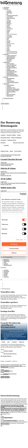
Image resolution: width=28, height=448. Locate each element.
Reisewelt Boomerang (12, 53)
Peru (8, 39)
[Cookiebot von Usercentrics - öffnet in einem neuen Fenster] (20, 194)
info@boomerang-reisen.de (10, 353)
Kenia (8, 26)
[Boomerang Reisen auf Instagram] (4, 284)
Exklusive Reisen (11, 66)
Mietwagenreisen (11, 58)
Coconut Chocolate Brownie (11, 159)
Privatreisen (9, 59)
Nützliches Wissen (11, 140)
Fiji (7, 14)
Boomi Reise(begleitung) (12, 75)
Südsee (11, 151)
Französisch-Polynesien (12, 15)
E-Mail (3, 342)
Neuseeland (9, 12)
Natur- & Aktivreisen (12, 65)
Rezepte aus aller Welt (18, 142)
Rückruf (2, 377)
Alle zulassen (14, 244)
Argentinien (9, 36)
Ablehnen (14, 252)
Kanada (8, 30)
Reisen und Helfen (11, 91)
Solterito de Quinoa (8, 168)
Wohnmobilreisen (11, 57)
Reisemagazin (10, 95)
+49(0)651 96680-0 (8, 351)
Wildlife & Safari (11, 70)
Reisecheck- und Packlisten (13, 89)
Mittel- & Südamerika (16, 137)
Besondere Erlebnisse (12, 67)
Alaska (8, 31)
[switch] (24, 224)
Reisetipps (3, 142)
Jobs (8, 93)
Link (8, 342)
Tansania (9, 27)
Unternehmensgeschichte (12, 82)
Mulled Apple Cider (8, 188)
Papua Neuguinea (11, 18)
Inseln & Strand (10, 63)
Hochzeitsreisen (10, 73)
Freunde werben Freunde (12, 90)
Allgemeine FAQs (11, 87)
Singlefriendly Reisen (12, 74)
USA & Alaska (17, 151)
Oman (8, 49)
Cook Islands (10, 16)
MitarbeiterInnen (10, 78)
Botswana (9, 23)
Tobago (8, 42)
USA (8, 32)
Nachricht (7, 377)
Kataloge (9, 86)
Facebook (14, 342)
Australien (9, 11)
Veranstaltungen (10, 85)
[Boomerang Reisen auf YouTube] (4, 286)
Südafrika (9, 20)
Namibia (9, 22)
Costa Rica (9, 35)
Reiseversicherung (11, 94)
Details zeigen (19, 239)
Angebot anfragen (5, 376)
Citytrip (8, 69)
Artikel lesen (4, 162)
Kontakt (8, 98)
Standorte (9, 79)
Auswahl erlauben (14, 248)
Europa (8, 50)
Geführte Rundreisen (11, 55)
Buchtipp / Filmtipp (11, 135)
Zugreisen (9, 61)
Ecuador (9, 41)
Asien (8, 47)
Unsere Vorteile (10, 81)
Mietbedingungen (8, 265)
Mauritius (9, 45)
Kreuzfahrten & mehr (12, 71)
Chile (8, 38)
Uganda (8, 24)
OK (1, 425)
